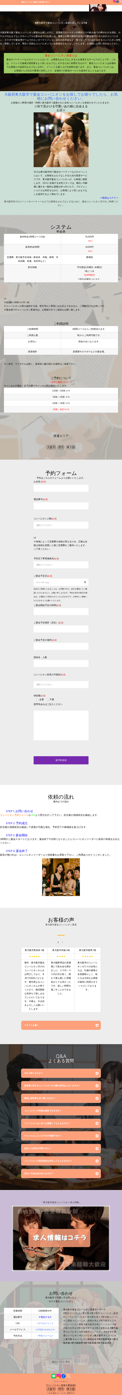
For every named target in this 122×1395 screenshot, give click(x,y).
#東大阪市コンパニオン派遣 (104, 1313)
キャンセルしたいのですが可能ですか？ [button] (43, 1135)
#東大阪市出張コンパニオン (98, 1324)
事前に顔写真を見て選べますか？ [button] (39, 1098)
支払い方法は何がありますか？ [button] (38, 1173)
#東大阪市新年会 (85, 1328)
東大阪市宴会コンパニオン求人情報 (61, 1202)
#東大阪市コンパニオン (91, 1332)
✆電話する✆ (45, 1317)
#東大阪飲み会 (102, 1328)
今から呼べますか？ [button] (33, 1073)
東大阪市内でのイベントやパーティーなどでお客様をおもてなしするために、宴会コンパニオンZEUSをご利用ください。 (61, 203)
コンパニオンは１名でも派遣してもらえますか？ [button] (47, 1123)
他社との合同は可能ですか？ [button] (37, 1148)
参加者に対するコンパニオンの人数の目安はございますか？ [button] (52, 1085)
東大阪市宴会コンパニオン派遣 (61, 925)
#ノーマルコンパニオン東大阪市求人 (81, 1317)
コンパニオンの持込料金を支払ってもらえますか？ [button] (48, 1161)
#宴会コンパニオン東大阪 (76, 1313)
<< (117, 198)
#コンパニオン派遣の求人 (86, 1321)
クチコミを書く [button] (31, 1025)
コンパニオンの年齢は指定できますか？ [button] (43, 1110)
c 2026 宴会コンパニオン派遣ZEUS (61, 1393)
